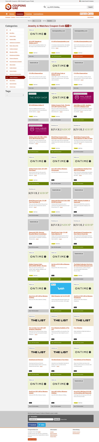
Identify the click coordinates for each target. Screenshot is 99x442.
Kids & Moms (12, 80)
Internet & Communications (15, 74)
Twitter (42, 424)
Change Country (31, 439)
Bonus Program (53, 433)
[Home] (6, 14)
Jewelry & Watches (14, 77)
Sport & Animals (13, 83)
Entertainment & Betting (15, 55)
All (10, 30)
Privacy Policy (64, 419)
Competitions (38, 14)
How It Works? (91, 17)
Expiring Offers (13, 39)
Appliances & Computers (15, 42)
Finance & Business (14, 58)
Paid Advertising (76, 433)
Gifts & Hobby (12, 64)
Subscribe (57, 419)
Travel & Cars (12, 86)
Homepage (7, 17)
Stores (11, 14)
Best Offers (12, 33)
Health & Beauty (13, 68)
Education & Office (13, 52)
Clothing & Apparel (14, 49)
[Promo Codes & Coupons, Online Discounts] (15, 9)
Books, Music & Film (14, 45)
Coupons (19, 14)
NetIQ (39, 432)
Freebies (28, 14)
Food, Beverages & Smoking (16, 61)
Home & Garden (13, 71)
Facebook (33, 424)
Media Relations (53, 435)
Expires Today (13, 36)
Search (90, 7)
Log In (91, 14)
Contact (52, 432)
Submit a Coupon (76, 432)
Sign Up (84, 14)
